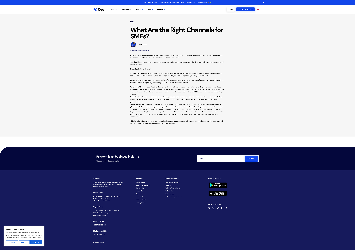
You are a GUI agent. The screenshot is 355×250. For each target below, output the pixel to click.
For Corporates (170, 194)
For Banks (168, 185)
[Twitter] (218, 208)
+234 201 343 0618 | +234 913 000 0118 (106, 211)
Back (132, 21)
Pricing (138, 9)
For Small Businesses (172, 182)
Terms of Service (141, 200)
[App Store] (234, 193)
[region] (24, 236)
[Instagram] (213, 208)
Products (113, 9)
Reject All (24, 242)
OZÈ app (173, 121)
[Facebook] (226, 208)
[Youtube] (209, 208)
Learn (149, 9)
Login (231, 9)
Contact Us (140, 188)
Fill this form (202, 3)
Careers (139, 194)
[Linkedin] (222, 208)
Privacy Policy (140, 203)
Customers (126, 9)
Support (160, 9)
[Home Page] (98, 9)
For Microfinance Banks (172, 188)
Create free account (245, 9)
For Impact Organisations (173, 197)
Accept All (36, 242)
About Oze (140, 191)
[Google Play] (234, 185)
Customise (12, 242)
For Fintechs (169, 191)
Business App (140, 182)
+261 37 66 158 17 (99, 235)
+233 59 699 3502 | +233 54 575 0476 (106, 196)
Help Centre (140, 197)
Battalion (102, 242)
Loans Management (142, 185)
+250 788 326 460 (99, 225)
